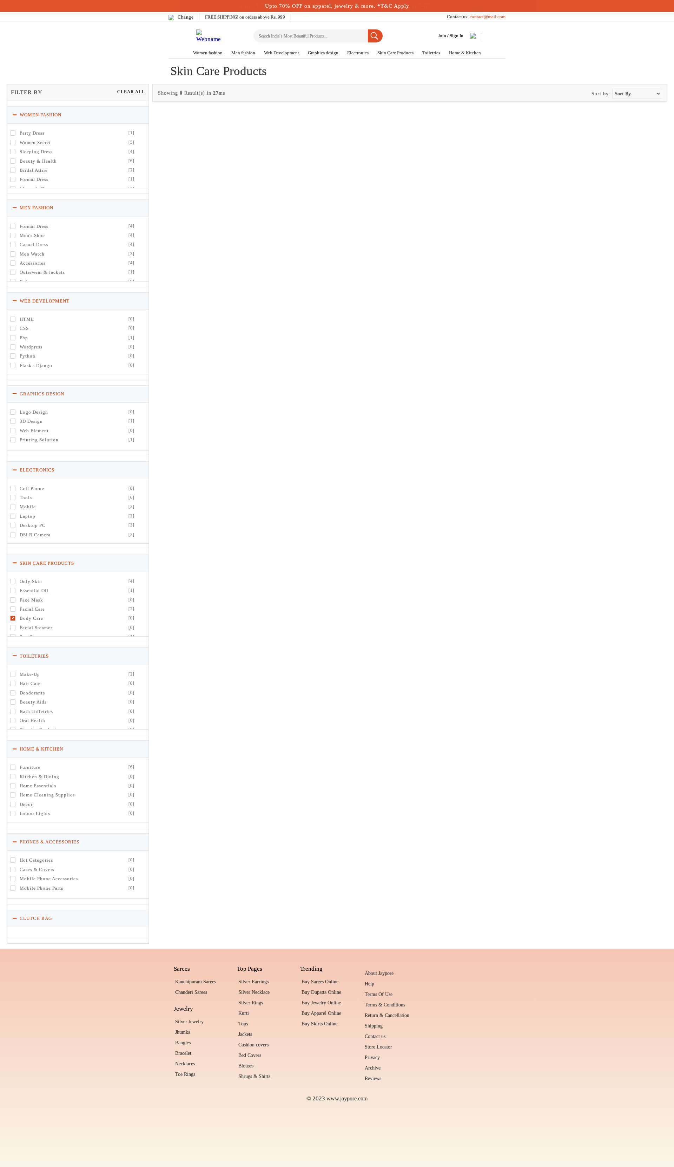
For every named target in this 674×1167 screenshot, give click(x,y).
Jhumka (182, 1032)
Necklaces (185, 1063)
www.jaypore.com (347, 1098)
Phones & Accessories (48, 841)
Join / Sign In (450, 35)
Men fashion (243, 52)
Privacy (372, 1057)
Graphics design (323, 52)
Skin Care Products (396, 52)
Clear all (131, 91)
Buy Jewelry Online (321, 1002)
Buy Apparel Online (321, 1013)
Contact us (375, 1036)
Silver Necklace (254, 992)
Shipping (374, 1026)
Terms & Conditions (385, 1004)
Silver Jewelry (189, 1021)
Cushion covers (253, 1044)
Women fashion (208, 52)
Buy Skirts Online (319, 1023)
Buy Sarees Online (320, 981)
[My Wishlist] (473, 37)
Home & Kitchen (465, 52)
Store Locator (378, 1047)
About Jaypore (379, 973)
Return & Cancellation (387, 1015)
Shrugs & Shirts (254, 1076)
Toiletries (431, 52)
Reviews (373, 1078)
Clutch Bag (35, 918)
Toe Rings (185, 1074)
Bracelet (183, 1053)
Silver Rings (250, 1002)
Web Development (282, 52)
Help (369, 983)
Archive (373, 1068)
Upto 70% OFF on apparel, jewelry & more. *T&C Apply (337, 6)
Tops (243, 1023)
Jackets (245, 1034)
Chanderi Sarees (191, 992)
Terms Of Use (378, 994)
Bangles (183, 1042)
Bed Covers (249, 1055)
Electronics (358, 52)
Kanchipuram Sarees (195, 981)
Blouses (245, 1065)
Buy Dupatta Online (321, 992)
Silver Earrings (253, 981)
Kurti (243, 1013)
